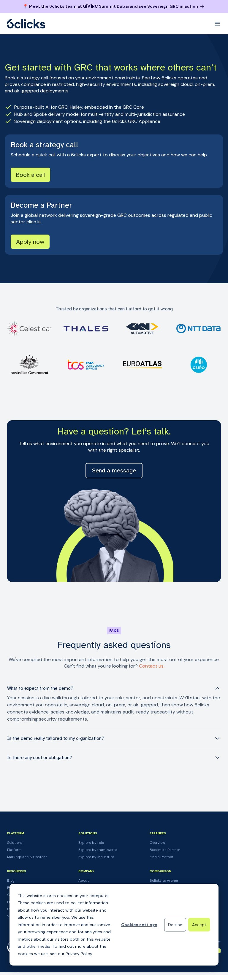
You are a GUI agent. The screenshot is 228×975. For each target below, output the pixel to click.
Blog (11, 880)
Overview (157, 842)
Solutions (15, 842)
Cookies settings (139, 924)
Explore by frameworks (97, 849)
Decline (175, 924)
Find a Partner (161, 856)
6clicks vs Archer (164, 880)
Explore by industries (96, 856)
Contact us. (151, 666)
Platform (14, 849)
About (83, 880)
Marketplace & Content (27, 856)
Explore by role (91, 842)
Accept (199, 924)
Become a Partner (165, 849)
